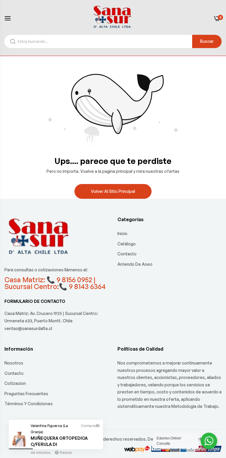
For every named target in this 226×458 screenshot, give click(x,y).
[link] (97, 425)
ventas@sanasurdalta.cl (28, 328)
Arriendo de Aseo (134, 264)
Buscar (207, 41)
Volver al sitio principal (113, 191)
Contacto (127, 253)
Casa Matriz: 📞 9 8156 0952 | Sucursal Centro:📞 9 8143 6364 (55, 283)
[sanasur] (113, 18)
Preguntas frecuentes (26, 393)
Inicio (122, 233)
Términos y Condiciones (28, 403)
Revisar (66, 452)
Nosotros (13, 362)
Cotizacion (15, 383)
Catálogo (126, 243)
